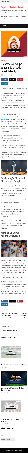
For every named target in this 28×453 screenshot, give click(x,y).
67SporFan (7, 75)
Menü (4, 25)
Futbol (3, 60)
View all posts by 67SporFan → (10, 330)
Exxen (12, 200)
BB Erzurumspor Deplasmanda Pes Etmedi (14, 365)
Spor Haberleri (12, 7)
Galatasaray (4, 119)
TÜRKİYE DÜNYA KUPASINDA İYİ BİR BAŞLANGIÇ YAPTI (12, 420)
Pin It (21, 79)
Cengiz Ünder (11, 289)
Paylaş (5, 79)
